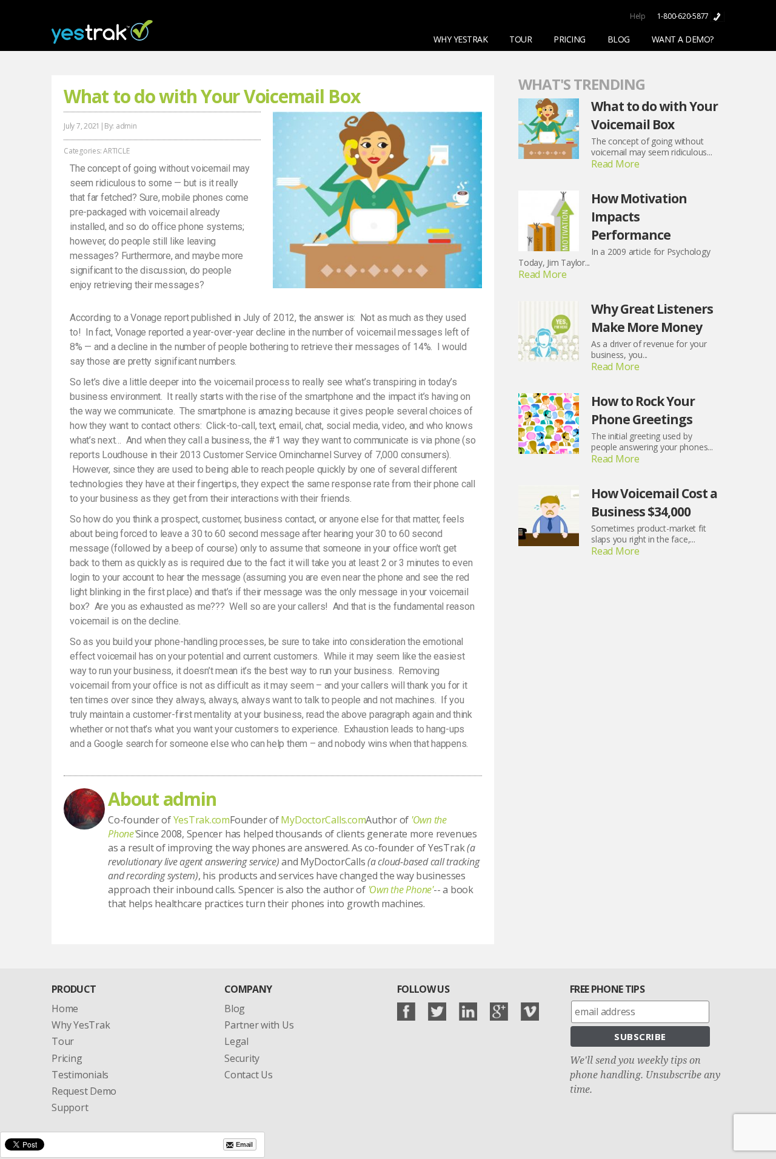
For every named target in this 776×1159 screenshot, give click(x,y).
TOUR (520, 39)
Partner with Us (258, 1025)
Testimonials (80, 1074)
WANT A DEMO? (683, 39)
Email (244, 1144)
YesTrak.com (201, 819)
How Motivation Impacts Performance (639, 216)
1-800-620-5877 (684, 16)
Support (70, 1107)
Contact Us (248, 1074)
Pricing (67, 1058)
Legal (236, 1041)
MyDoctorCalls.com (323, 819)
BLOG (618, 39)
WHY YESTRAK (460, 39)
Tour (63, 1041)
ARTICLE (116, 151)
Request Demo (84, 1091)
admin (126, 126)
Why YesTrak (81, 1025)
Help (638, 16)
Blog (234, 1008)
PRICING (570, 39)
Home (65, 1008)
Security (241, 1058)
